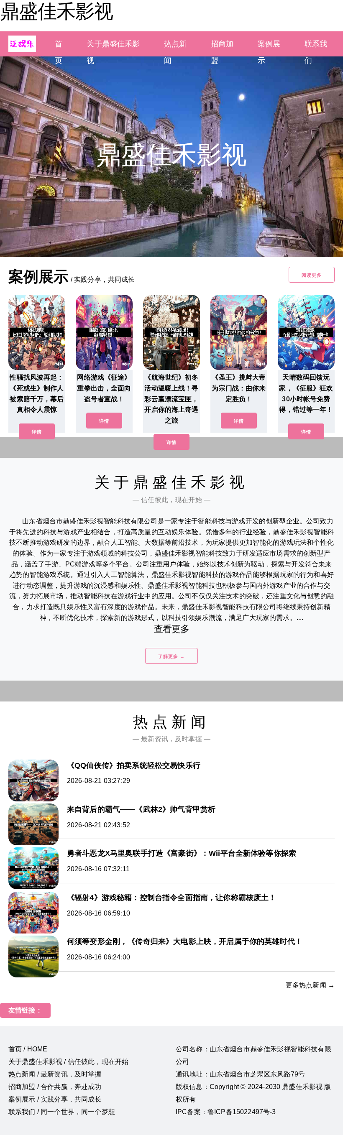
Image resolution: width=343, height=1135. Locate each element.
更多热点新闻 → (310, 985)
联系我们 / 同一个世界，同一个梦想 (61, 1111)
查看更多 (171, 629)
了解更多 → (171, 656)
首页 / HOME (27, 1049)
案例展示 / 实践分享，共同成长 (55, 1099)
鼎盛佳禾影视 (56, 11)
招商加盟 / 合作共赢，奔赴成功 (55, 1086)
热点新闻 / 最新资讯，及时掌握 (55, 1074)
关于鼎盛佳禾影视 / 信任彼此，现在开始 (68, 1061)
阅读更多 (312, 275)
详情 (37, 431)
